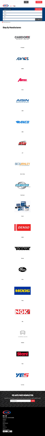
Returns (4, 424)
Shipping (4, 425)
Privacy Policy (5, 427)
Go (38, 19)
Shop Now (39, 2)
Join (33, 400)
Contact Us (4, 420)
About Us (4, 428)
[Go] (26, 2)
